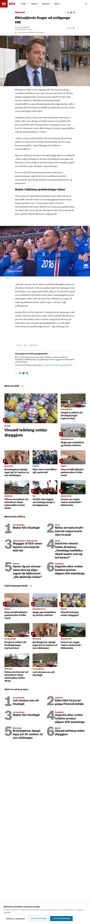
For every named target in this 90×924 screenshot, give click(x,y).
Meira (56, 4)
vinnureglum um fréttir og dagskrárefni (56, 365)
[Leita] (86, 3)
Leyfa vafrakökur (61, 918)
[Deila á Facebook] (68, 12)
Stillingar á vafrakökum (15, 918)
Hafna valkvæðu (39, 918)
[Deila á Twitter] (71, 12)
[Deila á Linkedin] (74, 12)
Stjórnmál (20, 13)
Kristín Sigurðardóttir (22, 27)
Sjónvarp (45, 4)
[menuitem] (27, 3)
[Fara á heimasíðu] (10, 3)
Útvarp (34, 4)
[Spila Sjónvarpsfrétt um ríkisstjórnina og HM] (45, 61)
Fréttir (23, 4)
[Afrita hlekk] (65, 12)
